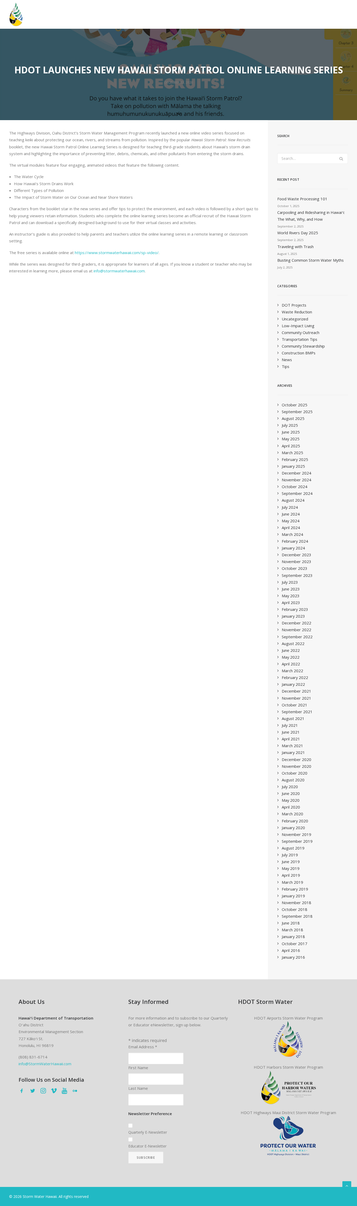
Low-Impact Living (298, 325)
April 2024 (291, 527)
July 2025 (290, 425)
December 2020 (296, 759)
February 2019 (295, 889)
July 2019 (290, 854)
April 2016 (291, 950)
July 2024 (290, 507)
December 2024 (296, 473)
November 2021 (296, 698)
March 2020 (292, 813)
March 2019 (292, 882)
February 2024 (295, 541)
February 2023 (295, 609)
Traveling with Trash (295, 246)
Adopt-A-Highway (288, 14)
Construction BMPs (298, 352)
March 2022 (292, 670)
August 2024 (293, 500)
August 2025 (293, 418)
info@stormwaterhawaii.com (119, 270)
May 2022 (291, 657)
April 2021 (291, 738)
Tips (285, 366)
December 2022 (296, 622)
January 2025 (293, 466)
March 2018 (292, 929)
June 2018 (291, 923)
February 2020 (295, 820)
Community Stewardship (303, 346)
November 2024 (296, 479)
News (287, 359)
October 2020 (294, 773)
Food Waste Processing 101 (302, 198)
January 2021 (293, 752)
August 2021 (293, 718)
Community (130, 14)
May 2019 (291, 868)
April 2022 (291, 663)
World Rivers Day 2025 (297, 232)
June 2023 (291, 589)
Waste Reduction (297, 311)
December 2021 (296, 691)
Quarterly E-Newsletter (147, 1132)
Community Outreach (300, 332)
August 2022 (293, 643)
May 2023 (291, 595)
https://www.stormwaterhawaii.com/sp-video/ (117, 252)
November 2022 (296, 629)
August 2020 (293, 779)
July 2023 (290, 582)
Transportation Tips (299, 339)
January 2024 (293, 548)
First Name (138, 1067)
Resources (222, 14)
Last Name (138, 1088)
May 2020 (291, 800)
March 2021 (292, 745)
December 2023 (296, 554)
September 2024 (297, 493)
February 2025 (295, 459)
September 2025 (297, 411)
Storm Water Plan (71, 14)
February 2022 (295, 677)
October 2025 (294, 404)
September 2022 (297, 636)
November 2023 (296, 561)
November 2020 (296, 766)
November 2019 (296, 834)
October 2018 (294, 909)
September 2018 (297, 916)
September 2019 (297, 841)
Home (41, 14)
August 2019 (293, 848)
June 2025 (291, 432)
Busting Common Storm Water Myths (310, 260)
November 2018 (296, 902)
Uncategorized (295, 318)
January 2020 (293, 827)
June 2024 (291, 514)
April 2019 (291, 875)
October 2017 (294, 943)
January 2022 (293, 684)
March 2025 (292, 452)
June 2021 (291, 732)
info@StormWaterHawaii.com (45, 1063)
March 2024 (292, 534)
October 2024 (294, 486)
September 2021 (297, 711)
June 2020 (291, 793)
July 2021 (290, 725)
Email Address (142, 1046)
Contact (252, 14)
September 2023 (297, 575)
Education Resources (332, 14)
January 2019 (293, 895)
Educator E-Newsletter (147, 1146)
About (101, 14)
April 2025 (291, 445)
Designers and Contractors (179, 14)
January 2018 (293, 936)
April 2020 (291, 807)
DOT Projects (294, 305)
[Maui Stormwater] (288, 1136)
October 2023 (294, 568)
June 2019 (291, 861)
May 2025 (291, 438)
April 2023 (291, 602)
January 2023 (293, 616)
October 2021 (294, 704)
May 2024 (291, 520)
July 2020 (290, 786)
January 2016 (293, 957)
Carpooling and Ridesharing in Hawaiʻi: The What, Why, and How (311, 216)
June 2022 (291, 650)
